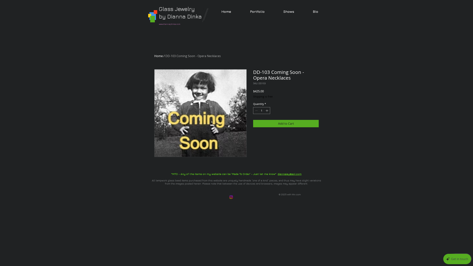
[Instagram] (231, 197)
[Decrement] (256, 110)
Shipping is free (263, 96)
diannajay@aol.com (290, 173)
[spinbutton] (261, 110)
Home (158, 56)
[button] (257, 11)
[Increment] (267, 110)
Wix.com (296, 194)
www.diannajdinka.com (169, 24)
